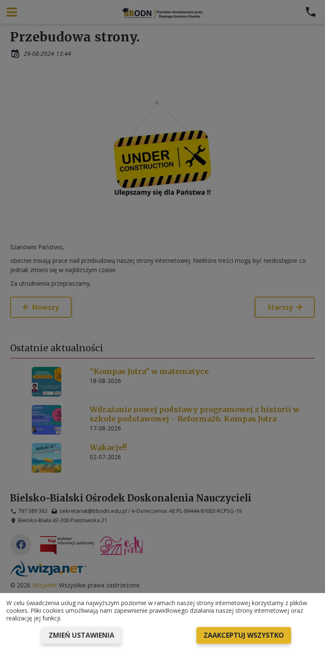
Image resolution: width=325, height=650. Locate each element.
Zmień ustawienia (81, 635)
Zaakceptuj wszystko (244, 635)
